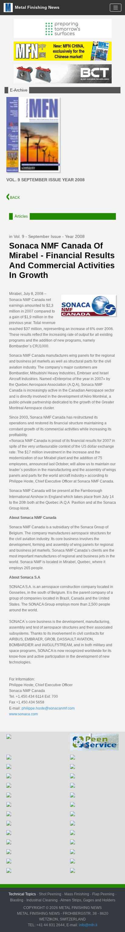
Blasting (16, 900)
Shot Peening (50, 894)
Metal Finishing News (36, 7)
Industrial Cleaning (42, 900)
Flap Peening (103, 894)
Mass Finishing (76, 894)
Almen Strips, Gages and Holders (87, 900)
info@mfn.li (87, 925)
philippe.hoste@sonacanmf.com (48, 708)
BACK (14, 197)
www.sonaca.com (23, 714)
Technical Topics (22, 894)
